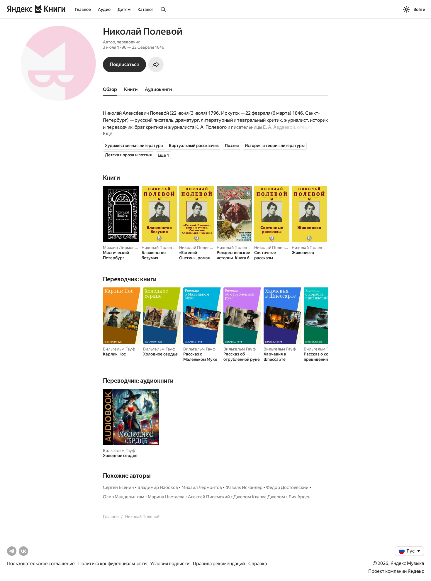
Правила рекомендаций (219, 563)
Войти (419, 9)
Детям (124, 9)
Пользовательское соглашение (41, 563)
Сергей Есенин (118, 487)
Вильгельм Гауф (119, 349)
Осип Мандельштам (123, 496)
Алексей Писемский (209, 496)
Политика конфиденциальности (112, 563)
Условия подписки (169, 563)
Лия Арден (299, 496)
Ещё (107, 133)
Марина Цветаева (166, 496)
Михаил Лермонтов (122, 247)
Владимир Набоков (158, 487)
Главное (83, 9)
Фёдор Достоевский (287, 487)
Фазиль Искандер (243, 487)
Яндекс (416, 571)
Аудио (104, 9)
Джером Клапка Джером (259, 496)
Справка (257, 563)
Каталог (145, 9)
